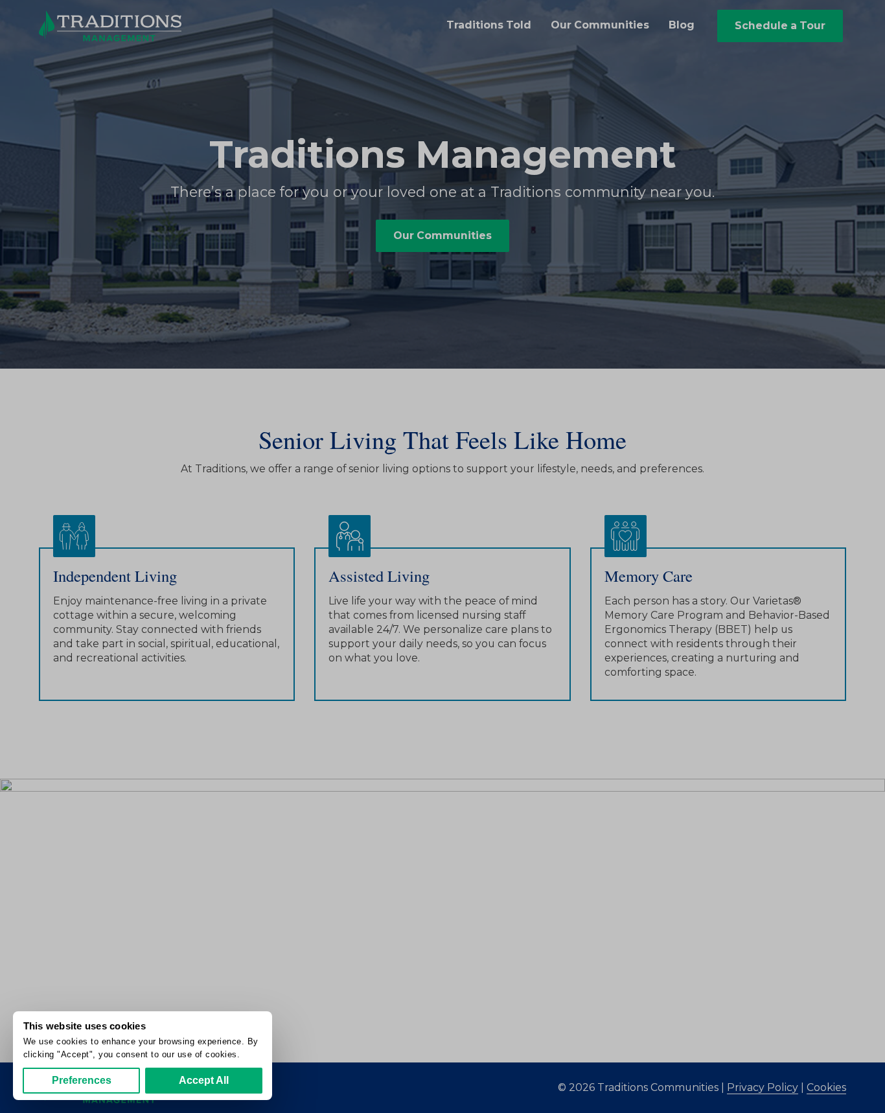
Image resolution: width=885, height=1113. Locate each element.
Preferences (81, 1080)
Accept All (204, 1080)
